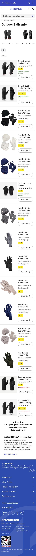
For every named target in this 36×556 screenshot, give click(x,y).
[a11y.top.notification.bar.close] (33, 3)
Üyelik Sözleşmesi (6, 526)
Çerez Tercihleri (5, 533)
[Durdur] (29, 3)
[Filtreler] (3, 50)
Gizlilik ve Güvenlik (6, 530)
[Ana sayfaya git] (16, 9)
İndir (14, 3)
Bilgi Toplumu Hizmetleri (22, 530)
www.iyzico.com (20, 523)
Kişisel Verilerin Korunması (22, 526)
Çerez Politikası (20, 528)
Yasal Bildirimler (5, 528)
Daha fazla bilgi (9, 454)
